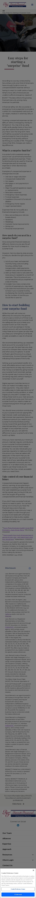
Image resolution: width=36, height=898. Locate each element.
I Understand (18, 894)
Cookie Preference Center (18, 889)
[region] (18, 883)
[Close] (33, 870)
